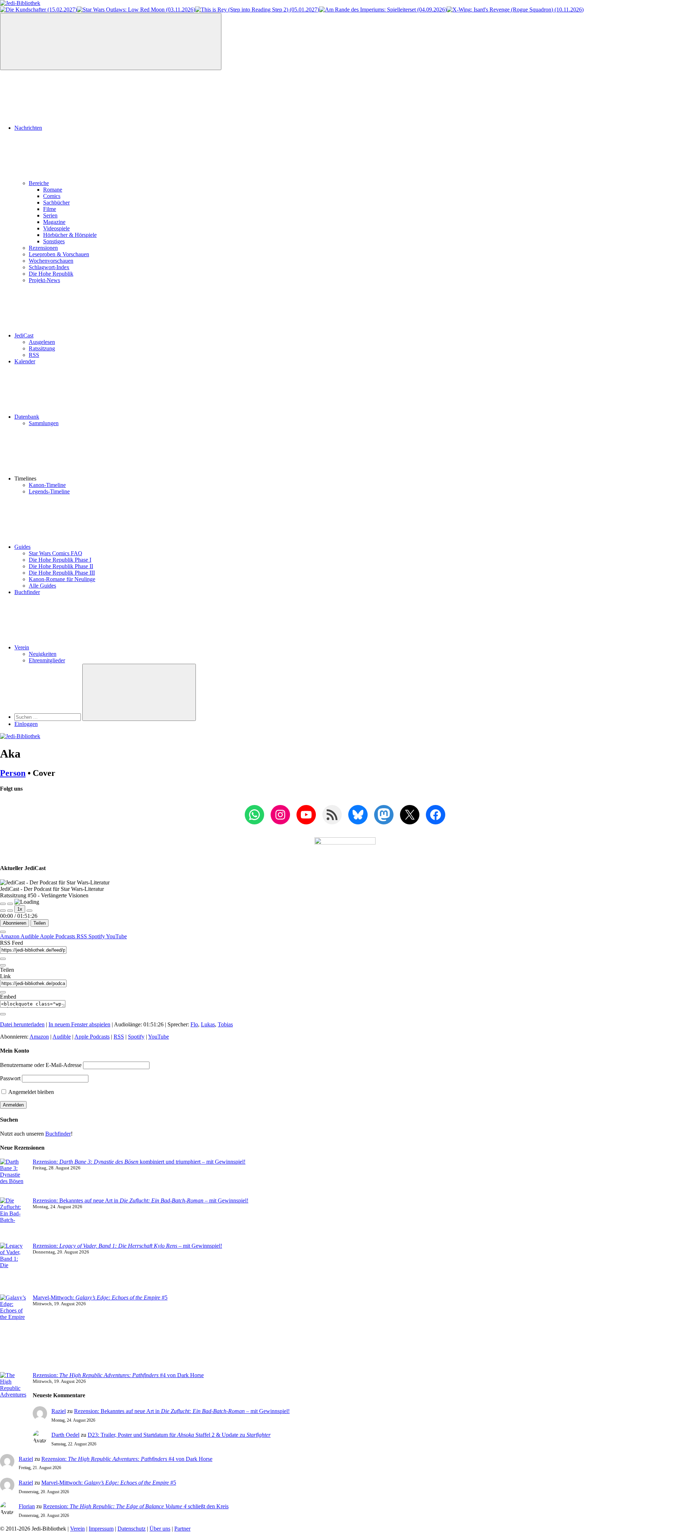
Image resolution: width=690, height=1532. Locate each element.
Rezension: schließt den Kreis (136, 1506)
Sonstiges (54, 241)
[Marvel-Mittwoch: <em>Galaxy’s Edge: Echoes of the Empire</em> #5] (13, 1333)
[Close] (3, 932)
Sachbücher (56, 202)
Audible (30, 936)
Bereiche (39, 183)
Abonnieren (14, 923)
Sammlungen (44, 423)
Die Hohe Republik (51, 274)
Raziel (58, 1411)
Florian (27, 1506)
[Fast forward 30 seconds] (29, 911)
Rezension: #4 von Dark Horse (118, 1375)
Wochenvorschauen (51, 261)
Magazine (54, 222)
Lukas (208, 1024)
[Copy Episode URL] (3, 992)
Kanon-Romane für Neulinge (62, 579)
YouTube (116, 936)
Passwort (10, 1078)
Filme (49, 209)
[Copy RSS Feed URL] (3, 959)
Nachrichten (28, 128)
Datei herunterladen (22, 1024)
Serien (50, 215)
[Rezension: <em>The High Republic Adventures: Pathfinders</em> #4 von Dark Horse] (13, 1401)
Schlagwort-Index (49, 267)
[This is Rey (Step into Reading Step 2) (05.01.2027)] (257, 9)
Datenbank (26, 417)
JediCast (23, 335)
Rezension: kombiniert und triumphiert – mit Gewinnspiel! (139, 1162)
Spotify (97, 936)
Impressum (101, 1529)
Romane (52, 190)
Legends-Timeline (49, 491)
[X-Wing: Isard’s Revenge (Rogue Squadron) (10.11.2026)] (515, 9)
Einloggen (26, 724)
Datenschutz (132, 1529)
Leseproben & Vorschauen (59, 254)
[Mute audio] (3, 911)
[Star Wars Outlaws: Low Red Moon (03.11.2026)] (136, 9)
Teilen (39, 923)
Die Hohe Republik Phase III (62, 573)
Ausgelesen (42, 342)
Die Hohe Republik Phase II (61, 566)
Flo (194, 1024)
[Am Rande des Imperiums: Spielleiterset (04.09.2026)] (383, 9)
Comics (51, 196)
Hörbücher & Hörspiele (70, 235)
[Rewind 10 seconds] (10, 911)
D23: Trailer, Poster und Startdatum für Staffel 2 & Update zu (179, 1435)
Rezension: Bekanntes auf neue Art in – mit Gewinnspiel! (140, 1200)
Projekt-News (44, 280)
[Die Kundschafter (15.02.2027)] (38, 9)
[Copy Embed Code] (3, 1014)
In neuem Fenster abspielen (79, 1024)
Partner (182, 1529)
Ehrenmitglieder (47, 660)
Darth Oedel (65, 1435)
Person (13, 773)
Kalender (24, 361)
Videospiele (56, 228)
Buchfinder (27, 592)
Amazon (10, 936)
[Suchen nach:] (48, 717)
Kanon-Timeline (47, 485)
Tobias (225, 1024)
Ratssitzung (42, 348)
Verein (21, 647)
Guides (22, 547)
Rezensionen (43, 248)
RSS (34, 355)
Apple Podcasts (58, 936)
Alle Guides (42, 586)
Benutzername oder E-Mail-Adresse (41, 1065)
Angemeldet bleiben (30, 1092)
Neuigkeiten (42, 654)
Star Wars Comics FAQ (55, 553)
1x (19, 909)
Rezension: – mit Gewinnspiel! (127, 1246)
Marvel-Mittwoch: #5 (100, 1297)
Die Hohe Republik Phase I (60, 560)
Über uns (160, 1529)
